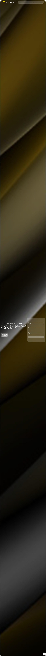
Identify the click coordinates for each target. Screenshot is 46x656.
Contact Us (40, 2)
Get (4, 335)
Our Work (27, 2)
